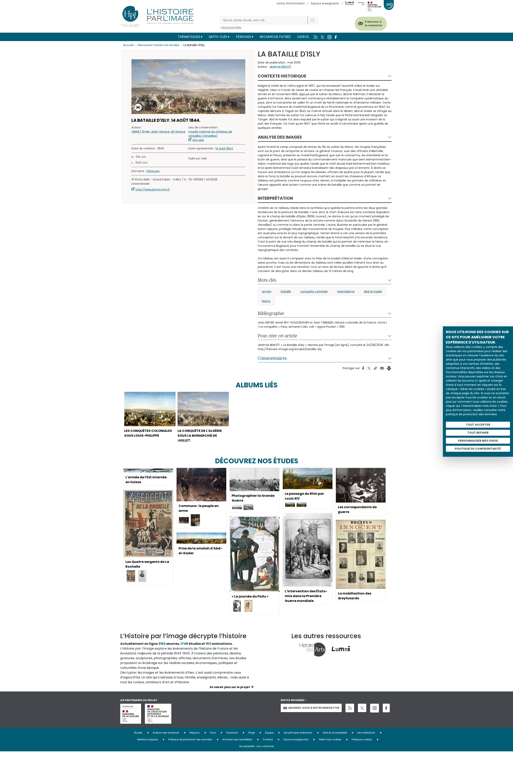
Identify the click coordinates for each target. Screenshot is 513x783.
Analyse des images (280, 137)
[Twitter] (362, 708)
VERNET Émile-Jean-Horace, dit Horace (158, 132)
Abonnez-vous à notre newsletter (313, 707)
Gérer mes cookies (330, 739)
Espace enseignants (325, 3)
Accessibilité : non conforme (256, 746)
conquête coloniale (314, 291)
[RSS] (349, 708)
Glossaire (232, 732)
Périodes (243, 36)
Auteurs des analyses (166, 732)
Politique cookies (362, 739)
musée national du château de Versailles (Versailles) (210, 134)
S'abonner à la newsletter (373, 23)
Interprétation (275, 198)
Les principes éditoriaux (298, 732)
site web (198, 140)
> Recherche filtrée (230, 27)
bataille (286, 291)
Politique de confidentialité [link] (478, 449)
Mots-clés (218, 36)
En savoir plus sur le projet (230, 687)
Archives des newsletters (237, 739)
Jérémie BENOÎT (280, 67)
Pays (213, 732)
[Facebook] (386, 708)
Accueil (128, 45)
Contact (268, 739)
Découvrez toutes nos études (158, 45)
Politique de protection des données (190, 739)
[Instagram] (374, 708)
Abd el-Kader (373, 291)
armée (266, 291)
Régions (195, 732)
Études (138, 732)
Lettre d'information (291, 3)
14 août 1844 (224, 148)
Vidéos (303, 36)
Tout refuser (478, 433)
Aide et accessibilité (335, 732)
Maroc (266, 301)
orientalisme (345, 291)
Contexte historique (282, 76)
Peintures (153, 171)
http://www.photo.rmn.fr (152, 189)
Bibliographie (271, 313)
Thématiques (189, 36)
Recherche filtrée (275, 36)
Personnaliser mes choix (478, 441)
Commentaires (272, 358)
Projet (251, 732)
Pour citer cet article (277, 336)
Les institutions (366, 732)
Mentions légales (147, 739)
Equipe (269, 732)
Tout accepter (478, 425)
